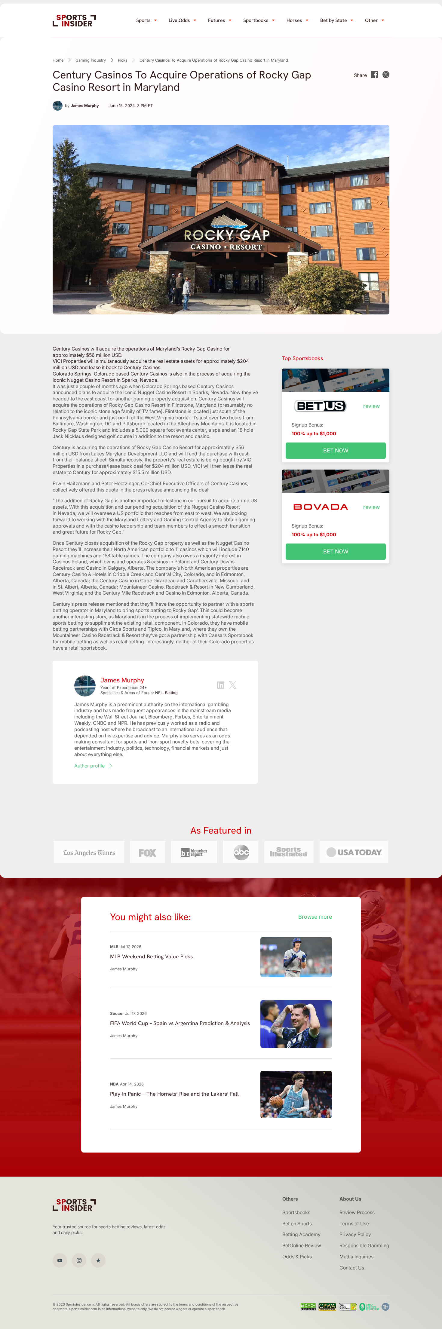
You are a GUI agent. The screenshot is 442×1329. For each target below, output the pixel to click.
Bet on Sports (297, 1223)
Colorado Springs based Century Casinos (188, 386)
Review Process (357, 1212)
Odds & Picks (297, 1257)
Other (371, 20)
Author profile (89, 766)
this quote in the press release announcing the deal (152, 490)
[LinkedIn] (220, 685)
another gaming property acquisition (155, 399)
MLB (114, 946)
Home (58, 60)
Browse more (315, 917)
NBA (114, 1084)
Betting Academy (301, 1234)
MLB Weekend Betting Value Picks (151, 956)
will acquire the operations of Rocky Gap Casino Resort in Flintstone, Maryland (148, 402)
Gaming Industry (90, 60)
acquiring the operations (103, 447)
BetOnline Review (301, 1245)
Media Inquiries (356, 1257)
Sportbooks (256, 20)
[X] (232, 685)
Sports (143, 20)
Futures (216, 20)
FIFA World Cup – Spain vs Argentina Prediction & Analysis (180, 1023)
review (371, 406)
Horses (294, 20)
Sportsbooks (296, 1212)
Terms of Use (354, 1223)
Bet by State (333, 20)
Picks (122, 60)
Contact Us (351, 1268)
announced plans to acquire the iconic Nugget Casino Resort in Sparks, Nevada (140, 392)
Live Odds (179, 20)
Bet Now (335, 450)
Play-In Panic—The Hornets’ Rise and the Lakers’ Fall (174, 1093)
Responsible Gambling (364, 1245)
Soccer (117, 1013)
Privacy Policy (355, 1234)
